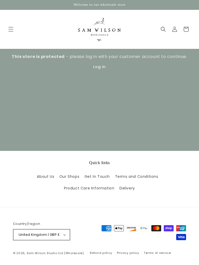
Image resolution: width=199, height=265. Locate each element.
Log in (99, 66)
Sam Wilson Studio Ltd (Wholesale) (55, 253)
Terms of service (157, 253)
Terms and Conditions (136, 176)
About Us (45, 176)
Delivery (127, 188)
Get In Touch (97, 176)
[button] (11, 29)
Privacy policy (128, 253)
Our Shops (69, 176)
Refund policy (101, 253)
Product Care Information (89, 188)
